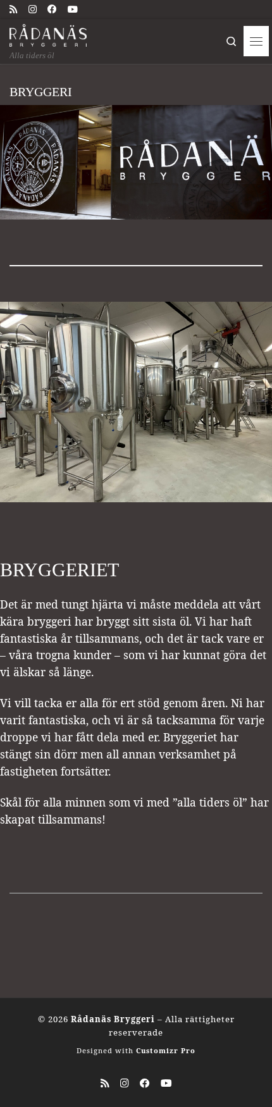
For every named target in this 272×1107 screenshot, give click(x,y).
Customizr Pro (165, 1050)
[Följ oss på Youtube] (73, 9)
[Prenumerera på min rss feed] (13, 9)
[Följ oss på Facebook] (52, 9)
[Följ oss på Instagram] (32, 9)
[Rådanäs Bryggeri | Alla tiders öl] (48, 34)
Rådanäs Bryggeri (113, 1019)
